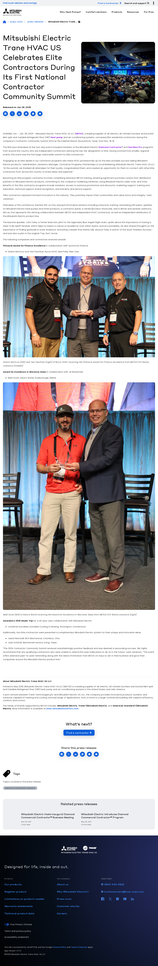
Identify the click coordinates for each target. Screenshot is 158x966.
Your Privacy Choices (21, 924)
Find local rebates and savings (20, 3)
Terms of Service (79, 947)
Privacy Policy (59, 947)
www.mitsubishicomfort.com (62, 708)
